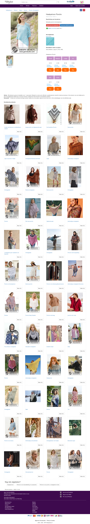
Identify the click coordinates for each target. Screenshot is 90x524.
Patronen (34, 5)
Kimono (48, 409)
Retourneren (8, 503)
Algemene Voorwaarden (40, 520)
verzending (52, 28)
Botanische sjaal (71, 440)
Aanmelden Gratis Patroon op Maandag (13, 498)
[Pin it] (83, 10)
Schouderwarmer (29, 472)
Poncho (6, 221)
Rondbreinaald (8, 507)
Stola (69, 346)
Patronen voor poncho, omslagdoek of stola (49, 484)
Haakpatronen (10, 484)
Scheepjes (34, 512)
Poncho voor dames (8, 440)
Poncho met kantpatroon (9, 284)
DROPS (34, 503)
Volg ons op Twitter (67, 494)
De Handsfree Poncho (51, 127)
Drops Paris (48, 36)
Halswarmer (49, 378)
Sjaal (27, 409)
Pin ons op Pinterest (67, 496)
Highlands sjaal (50, 221)
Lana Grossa (35, 507)
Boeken (41, 5)
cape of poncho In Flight (9, 158)
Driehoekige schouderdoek (31, 440)
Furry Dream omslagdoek (10, 346)
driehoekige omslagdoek (73, 221)
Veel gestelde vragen (9, 506)
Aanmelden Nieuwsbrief (9, 497)
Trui (68, 409)
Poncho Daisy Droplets (31, 315)
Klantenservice (8, 502)
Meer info (19, 131)
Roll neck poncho (29, 221)
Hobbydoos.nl (9, 10)
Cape (48, 158)
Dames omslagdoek (30, 190)
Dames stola (70, 127)
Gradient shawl (50, 346)
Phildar (33, 510)
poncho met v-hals (72, 315)
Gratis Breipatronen (9, 509)
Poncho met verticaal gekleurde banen (55, 284)
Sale (71, 5)
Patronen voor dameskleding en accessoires (27, 484)
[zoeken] (58, 2)
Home (21, 5)
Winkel (27, 5)
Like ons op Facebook (68, 492)
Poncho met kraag (51, 315)
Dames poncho (50, 190)
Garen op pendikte (80, 5)
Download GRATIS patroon (67, 25)
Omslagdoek (7, 190)
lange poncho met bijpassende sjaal (33, 127)
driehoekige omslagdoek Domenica (75, 284)
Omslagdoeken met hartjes (53, 440)
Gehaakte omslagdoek (31, 346)
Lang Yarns (34, 509)
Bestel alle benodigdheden (53, 25)
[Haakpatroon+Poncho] (80, 10)
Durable (34, 505)
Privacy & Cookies (51, 520)
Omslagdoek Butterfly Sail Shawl (33, 158)
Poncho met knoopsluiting (73, 252)
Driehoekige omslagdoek (73, 158)
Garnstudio (34, 506)
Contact (6, 505)
